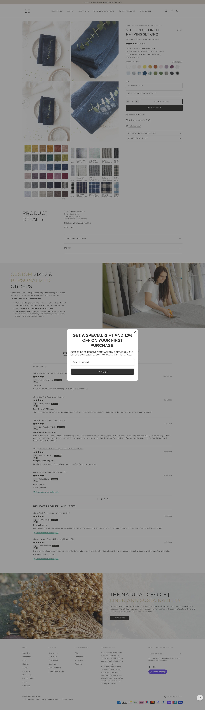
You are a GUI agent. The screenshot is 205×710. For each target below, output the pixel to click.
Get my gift (102, 371)
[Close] (135, 332)
